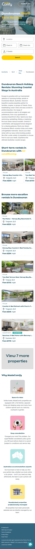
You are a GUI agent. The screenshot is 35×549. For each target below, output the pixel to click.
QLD (13, 72)
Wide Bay (20, 72)
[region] (18, 173)
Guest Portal (25, 4)
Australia (5, 72)
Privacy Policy (4, 534)
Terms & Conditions (6, 532)
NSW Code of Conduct (6, 530)
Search (17, 58)
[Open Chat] (30, 544)
